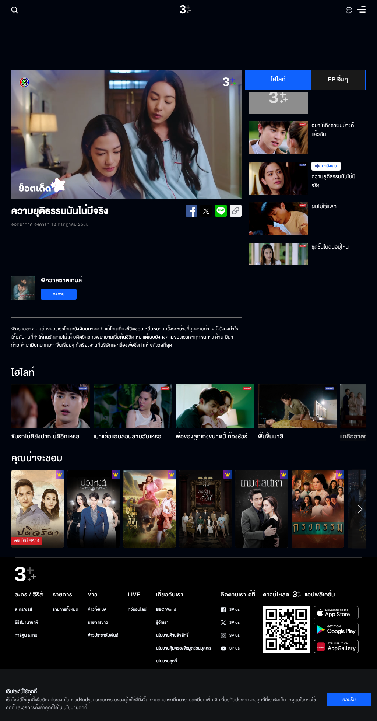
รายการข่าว (98, 622)
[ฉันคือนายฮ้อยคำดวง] (149, 509)
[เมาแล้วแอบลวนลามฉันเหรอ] (133, 406)
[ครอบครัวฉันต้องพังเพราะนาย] (261, 509)
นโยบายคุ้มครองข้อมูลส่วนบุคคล (183, 648)
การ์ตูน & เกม (26, 635)
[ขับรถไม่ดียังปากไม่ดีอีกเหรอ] (50, 406)
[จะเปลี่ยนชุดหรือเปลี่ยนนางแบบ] (93, 509)
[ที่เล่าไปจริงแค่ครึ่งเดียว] (37, 509)
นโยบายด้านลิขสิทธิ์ (172, 635)
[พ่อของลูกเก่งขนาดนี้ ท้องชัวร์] (215, 406)
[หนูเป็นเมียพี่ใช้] (318, 509)
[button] (57, 134)
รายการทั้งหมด (65, 609)
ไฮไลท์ (278, 79)
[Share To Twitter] (206, 211)
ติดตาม (58, 294)
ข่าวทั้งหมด (97, 609)
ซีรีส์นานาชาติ (26, 622)
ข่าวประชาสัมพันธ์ (103, 635)
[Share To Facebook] (191, 211)
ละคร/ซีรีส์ (23, 609)
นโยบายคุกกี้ (166, 661)
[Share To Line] (221, 211)
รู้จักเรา (162, 622)
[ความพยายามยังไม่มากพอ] (205, 509)
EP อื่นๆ (338, 79)
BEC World (166, 609)
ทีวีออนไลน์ (137, 609)
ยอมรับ (349, 699)
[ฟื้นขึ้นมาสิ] (297, 406)
